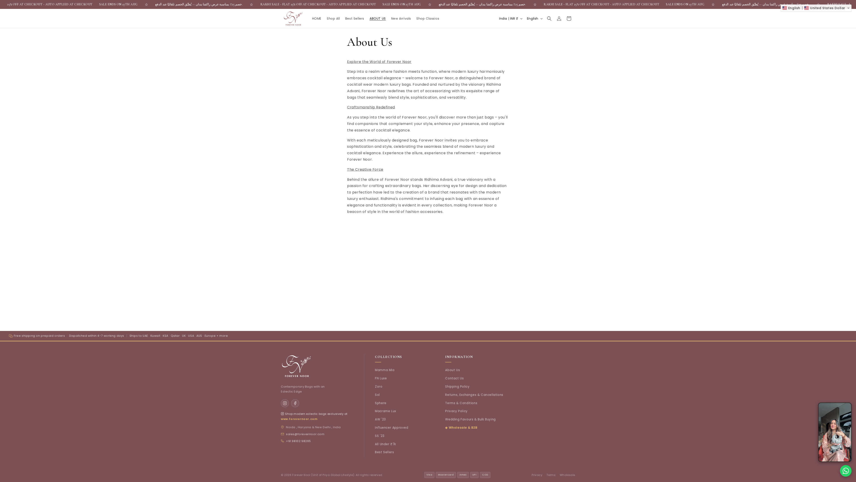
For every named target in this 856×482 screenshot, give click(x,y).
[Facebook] (295, 403)
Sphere (381, 403)
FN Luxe (381, 378)
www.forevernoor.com (299, 419)
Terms (551, 475)
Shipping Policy (457, 386)
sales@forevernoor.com (305, 434)
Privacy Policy (456, 411)
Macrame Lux (385, 411)
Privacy (537, 475)
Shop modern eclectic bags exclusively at (316, 414)
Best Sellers (384, 452)
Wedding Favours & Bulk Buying (470, 419)
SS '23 (380, 436)
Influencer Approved (391, 428)
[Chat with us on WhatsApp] (846, 471)
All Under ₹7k (385, 444)
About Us (452, 370)
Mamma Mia (384, 370)
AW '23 (380, 419)
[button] (549, 18)
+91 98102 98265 (298, 441)
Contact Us (454, 378)
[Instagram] (285, 403)
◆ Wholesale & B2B (461, 428)
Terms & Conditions (461, 403)
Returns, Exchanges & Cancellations (474, 395)
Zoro (378, 386)
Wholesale (567, 475)
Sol (377, 395)
